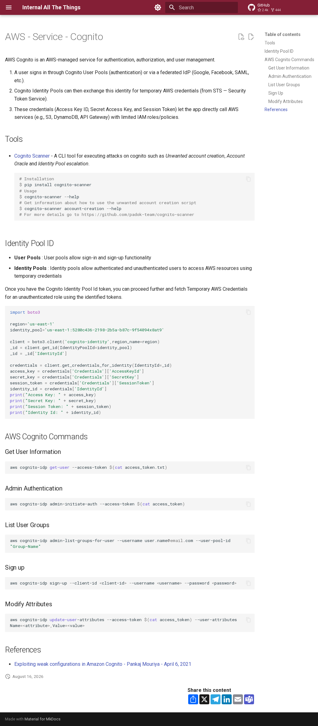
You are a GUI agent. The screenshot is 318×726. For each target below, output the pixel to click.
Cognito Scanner (32, 156)
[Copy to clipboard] (248, 179)
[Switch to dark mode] (158, 7)
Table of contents (283, 34)
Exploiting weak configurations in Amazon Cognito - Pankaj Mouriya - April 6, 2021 (102, 664)
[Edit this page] (251, 37)
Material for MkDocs (43, 719)
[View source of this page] (241, 37)
